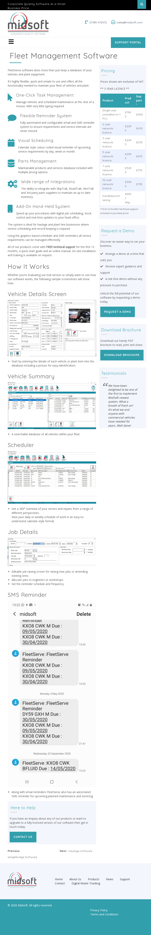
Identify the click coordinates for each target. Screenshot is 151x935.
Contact (60, 883)
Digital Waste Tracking (86, 883)
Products (93, 879)
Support (125, 879)
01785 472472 (98, 22)
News (109, 879)
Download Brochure (122, 355)
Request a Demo (117, 311)
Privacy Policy (99, 910)
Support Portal (128, 42)
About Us (75, 879)
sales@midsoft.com (130, 22)
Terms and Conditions (104, 914)
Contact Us (23, 837)
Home (59, 879)
